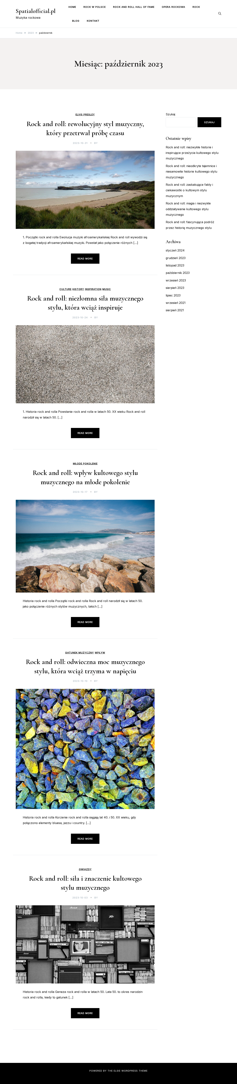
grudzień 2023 (176, 258)
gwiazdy (85, 869)
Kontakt (93, 20)
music (106, 289)
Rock (196, 6)
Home (72, 6)
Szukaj (170, 114)
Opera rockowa (173, 6)
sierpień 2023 (175, 288)
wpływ (100, 652)
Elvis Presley (85, 114)
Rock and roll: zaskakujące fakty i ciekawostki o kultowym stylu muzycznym (189, 190)
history (78, 289)
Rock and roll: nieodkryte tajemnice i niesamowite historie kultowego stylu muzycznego (191, 171)
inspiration (93, 289)
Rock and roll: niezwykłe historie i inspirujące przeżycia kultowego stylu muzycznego (192, 152)
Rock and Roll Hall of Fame (133, 6)
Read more (85, 258)
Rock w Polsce (95, 6)
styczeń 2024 (175, 250)
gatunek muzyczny (79, 652)
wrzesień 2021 (176, 303)
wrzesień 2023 (176, 280)
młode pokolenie (85, 463)
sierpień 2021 (175, 310)
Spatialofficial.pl (36, 11)
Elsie (117, 1070)
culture (65, 289)
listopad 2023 (175, 265)
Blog (75, 20)
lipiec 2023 (173, 295)
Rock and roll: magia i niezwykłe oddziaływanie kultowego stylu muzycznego (188, 208)
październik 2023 (178, 273)
